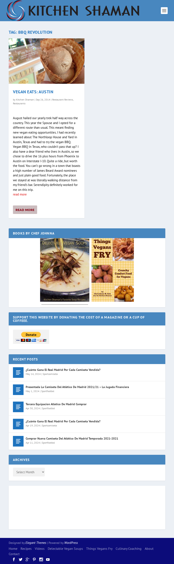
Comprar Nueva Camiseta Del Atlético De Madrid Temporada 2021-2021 (72, 438)
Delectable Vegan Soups (65, 548)
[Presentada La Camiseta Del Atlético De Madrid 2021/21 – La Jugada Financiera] (18, 389)
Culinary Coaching (129, 548)
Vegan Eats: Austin (33, 92)
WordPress (71, 543)
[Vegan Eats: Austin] (46, 61)
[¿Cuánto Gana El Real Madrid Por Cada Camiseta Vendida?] (18, 372)
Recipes (26, 548)
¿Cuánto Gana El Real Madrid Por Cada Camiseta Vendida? (63, 370)
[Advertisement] (30, 507)
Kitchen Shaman (25, 99)
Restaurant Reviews (62, 99)
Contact (14, 554)
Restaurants (19, 103)
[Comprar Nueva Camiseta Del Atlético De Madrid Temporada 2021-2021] (18, 441)
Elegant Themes (35, 543)
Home (13, 548)
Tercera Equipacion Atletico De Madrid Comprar (56, 404)
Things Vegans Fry (99, 548)
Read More (24, 210)
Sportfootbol (47, 391)
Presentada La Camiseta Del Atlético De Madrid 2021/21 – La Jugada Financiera (77, 387)
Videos (40, 548)
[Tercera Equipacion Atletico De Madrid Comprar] (18, 407)
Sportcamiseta (50, 374)
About (149, 548)
